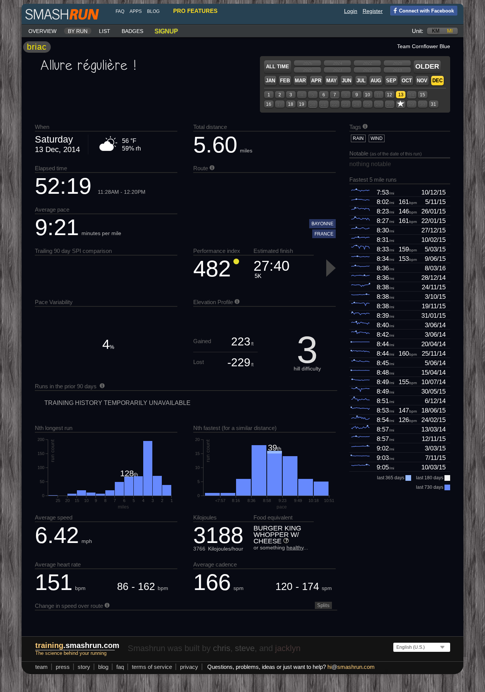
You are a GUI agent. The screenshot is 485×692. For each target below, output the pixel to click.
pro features (195, 11)
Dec (437, 80)
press (63, 667)
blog (153, 11)
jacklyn (287, 648)
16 (268, 104)
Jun (346, 80)
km (436, 31)
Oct (407, 80)
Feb (285, 80)
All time (277, 66)
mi (450, 31)
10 (367, 94)
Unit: (417, 31)
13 (401, 94)
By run (78, 31)
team (41, 667)
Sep (391, 80)
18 (290, 104)
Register (373, 11)
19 (301, 104)
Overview (42, 31)
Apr (316, 80)
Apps (136, 11)
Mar (300, 80)
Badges (132, 31)
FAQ (120, 11)
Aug (376, 80)
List (104, 31)
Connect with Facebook (426, 11)
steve (245, 648)
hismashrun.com (351, 667)
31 (433, 104)
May (331, 80)
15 (422, 94)
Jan (270, 80)
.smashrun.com (77, 645)
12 (389, 94)
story (84, 667)
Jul (361, 80)
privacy (189, 667)
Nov (422, 80)
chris (221, 648)
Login (350, 11)
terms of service (152, 667)
